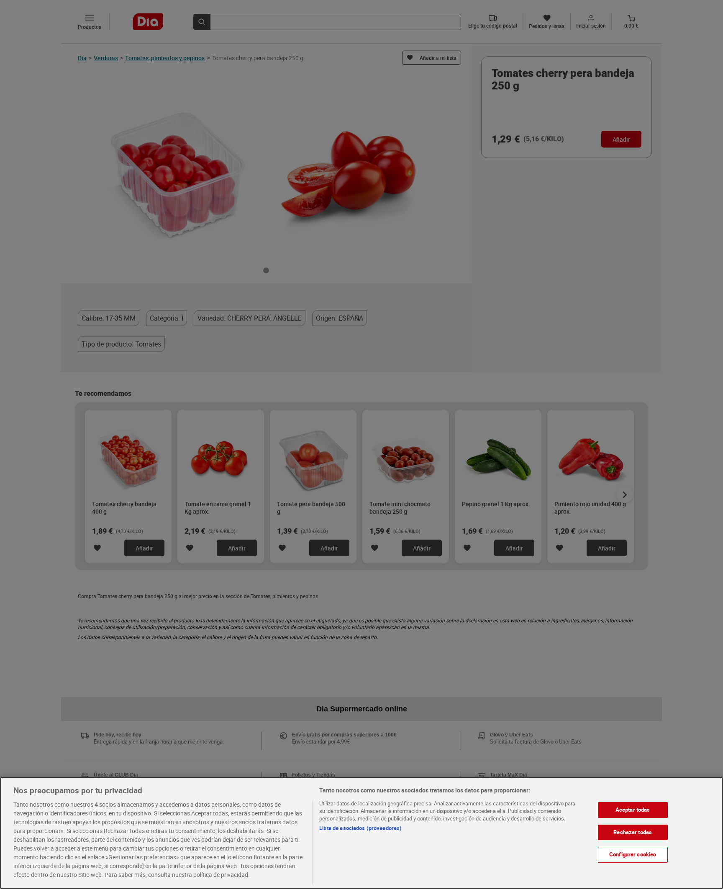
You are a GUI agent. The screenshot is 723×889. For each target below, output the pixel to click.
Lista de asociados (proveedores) (360, 828)
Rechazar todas (632, 832)
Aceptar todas (632, 809)
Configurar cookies (632, 854)
